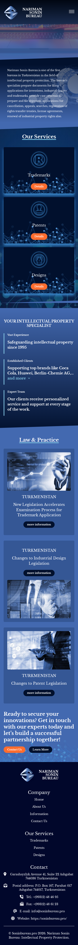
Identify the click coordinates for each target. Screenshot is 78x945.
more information (39, 524)
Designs (39, 855)
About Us (39, 806)
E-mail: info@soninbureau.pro (42, 911)
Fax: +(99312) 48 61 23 (42, 904)
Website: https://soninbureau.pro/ (42, 918)
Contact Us (14, 749)
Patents (39, 848)
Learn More (41, 749)
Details (39, 186)
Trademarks (39, 840)
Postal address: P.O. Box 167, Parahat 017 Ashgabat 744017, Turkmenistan (42, 887)
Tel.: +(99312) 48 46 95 (42, 897)
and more (16, 378)
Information (39, 814)
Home (39, 799)
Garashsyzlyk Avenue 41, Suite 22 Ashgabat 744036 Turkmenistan (41, 876)
